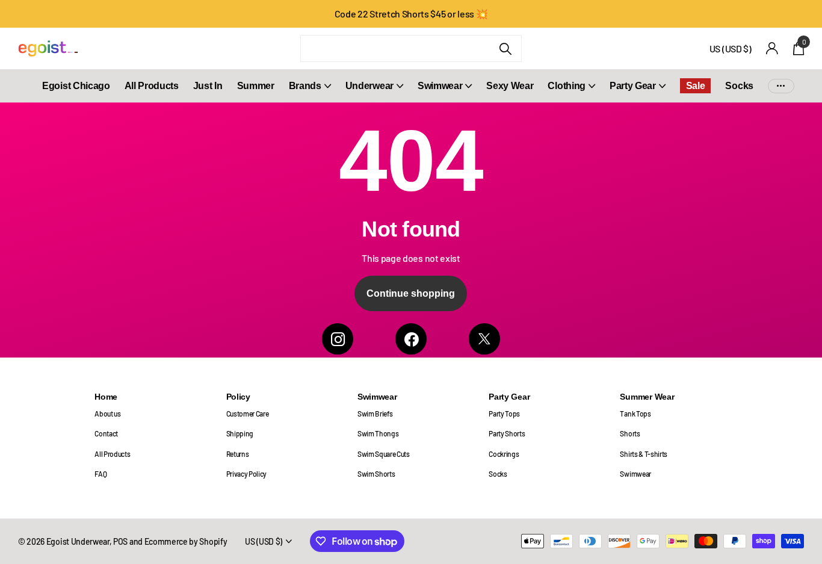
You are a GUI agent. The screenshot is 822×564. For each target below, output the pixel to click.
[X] (484, 339)
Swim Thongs (378, 433)
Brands (305, 86)
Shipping (239, 433)
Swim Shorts (376, 473)
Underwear (369, 86)
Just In (208, 86)
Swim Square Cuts (383, 454)
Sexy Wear (509, 86)
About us (107, 413)
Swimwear (440, 86)
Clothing (566, 86)
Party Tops (504, 413)
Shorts (630, 433)
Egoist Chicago (76, 86)
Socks (739, 86)
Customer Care (247, 413)
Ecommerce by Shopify (185, 541)
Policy (238, 396)
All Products (152, 86)
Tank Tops (635, 413)
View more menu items (781, 85)
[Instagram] (337, 339)
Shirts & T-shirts (643, 454)
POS (120, 541)
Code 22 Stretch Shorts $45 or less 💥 (411, 13)
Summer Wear (647, 396)
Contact (106, 433)
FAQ (100, 473)
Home (105, 396)
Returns (237, 454)
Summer (255, 86)
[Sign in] (772, 48)
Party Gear (633, 86)
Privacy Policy (246, 473)
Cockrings (504, 454)
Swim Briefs (375, 413)
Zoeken (505, 48)
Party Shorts (507, 433)
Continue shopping (410, 293)
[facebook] (411, 339)
